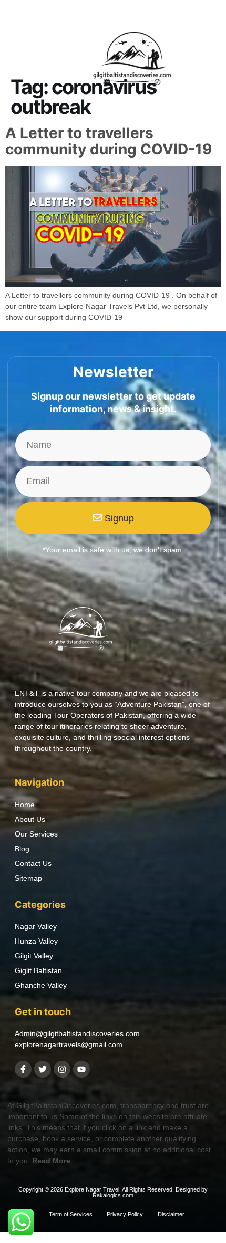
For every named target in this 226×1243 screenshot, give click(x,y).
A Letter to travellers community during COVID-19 (108, 141)
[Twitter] (42, 1069)
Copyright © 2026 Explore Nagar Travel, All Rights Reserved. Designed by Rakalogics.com (113, 1192)
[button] (23, 62)
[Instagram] (62, 1069)
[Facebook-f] (23, 1069)
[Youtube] (81, 1069)
